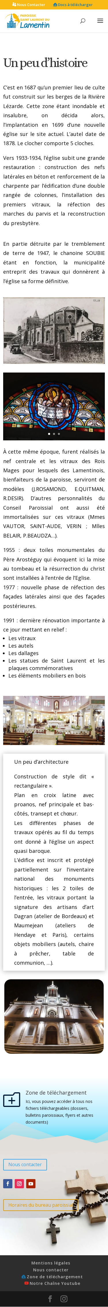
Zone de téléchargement (55, 1276)
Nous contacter (25, 1164)
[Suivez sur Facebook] (7, 1183)
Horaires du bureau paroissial (40, 1205)
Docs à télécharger (75, 5)
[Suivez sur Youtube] (30, 1183)
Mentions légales (50, 1263)
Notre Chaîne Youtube (55, 1283)
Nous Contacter (31, 5)
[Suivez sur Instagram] (19, 1183)
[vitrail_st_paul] (54, 439)
